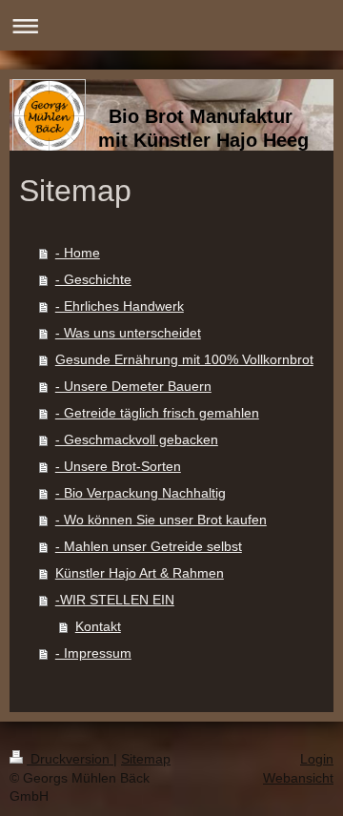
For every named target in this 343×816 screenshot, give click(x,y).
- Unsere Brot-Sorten (118, 466)
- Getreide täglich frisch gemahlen (157, 412)
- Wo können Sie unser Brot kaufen (161, 519)
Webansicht (298, 777)
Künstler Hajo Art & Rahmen (139, 573)
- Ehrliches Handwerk (119, 306)
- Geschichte (93, 279)
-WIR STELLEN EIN (114, 599)
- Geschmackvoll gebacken (136, 439)
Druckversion (70, 758)
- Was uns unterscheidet (128, 332)
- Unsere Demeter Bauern (133, 386)
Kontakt (98, 626)
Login (316, 758)
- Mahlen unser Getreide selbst (148, 546)
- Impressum (93, 653)
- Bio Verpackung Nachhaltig (140, 492)
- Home (77, 252)
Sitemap (146, 758)
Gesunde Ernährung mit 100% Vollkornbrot (184, 359)
